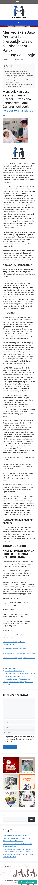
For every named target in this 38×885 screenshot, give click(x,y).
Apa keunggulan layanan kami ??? (18, 80)
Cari (4, 816)
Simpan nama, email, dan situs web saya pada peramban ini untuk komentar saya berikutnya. (19, 739)
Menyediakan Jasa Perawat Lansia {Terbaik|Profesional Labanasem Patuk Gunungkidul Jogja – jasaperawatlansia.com (19, 73)
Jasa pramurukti (10, 668)
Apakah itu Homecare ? (14, 78)
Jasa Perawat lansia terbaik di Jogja (15, 835)
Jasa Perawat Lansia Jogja (14, 671)
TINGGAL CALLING (13, 82)
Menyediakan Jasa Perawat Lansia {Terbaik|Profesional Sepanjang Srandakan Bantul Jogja (18, 681)
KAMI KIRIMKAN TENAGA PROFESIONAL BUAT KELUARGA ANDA (20, 85)
